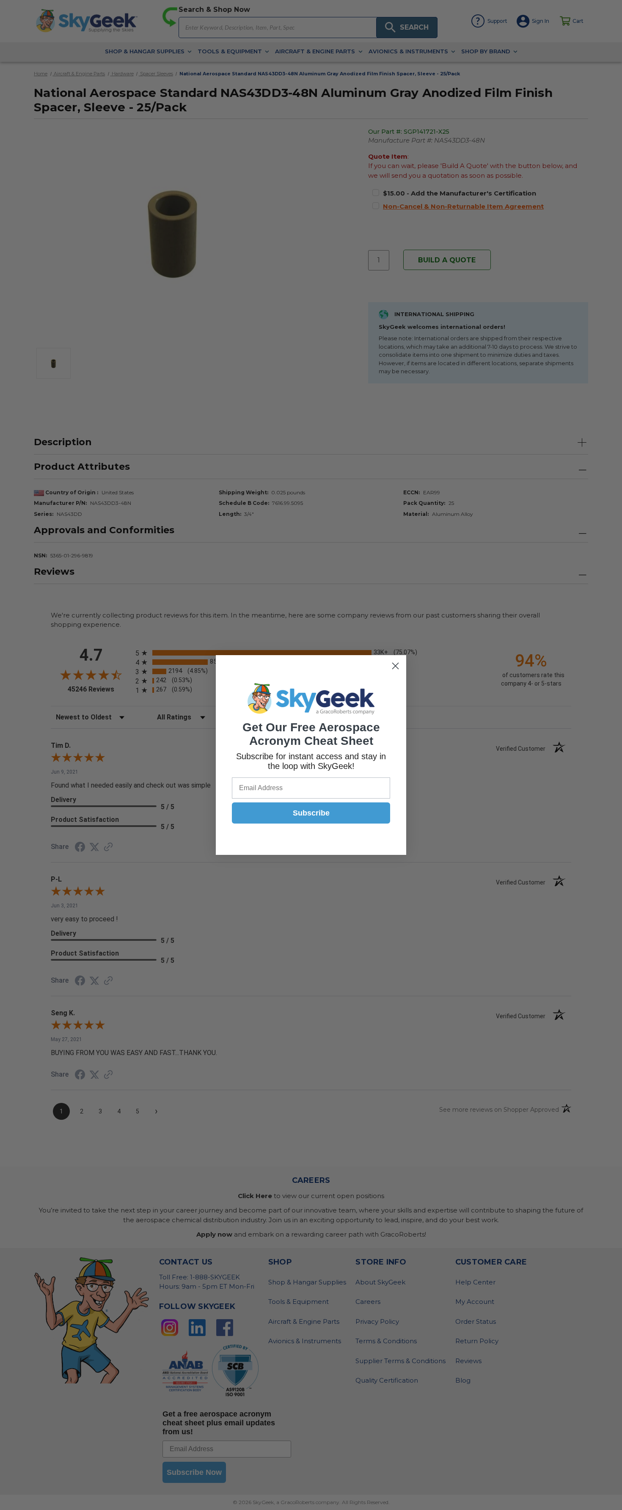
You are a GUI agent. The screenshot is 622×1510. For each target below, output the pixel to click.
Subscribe (311, 813)
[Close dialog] (395, 666)
